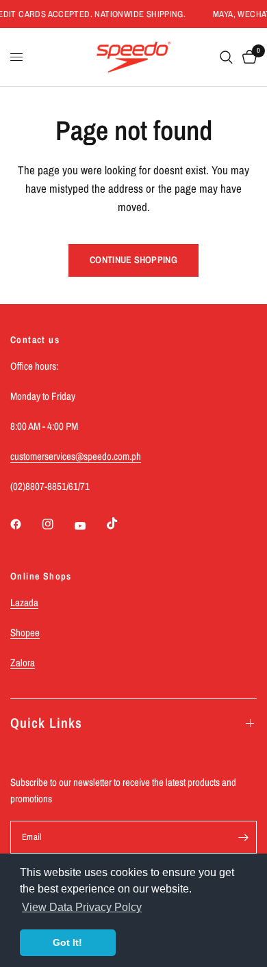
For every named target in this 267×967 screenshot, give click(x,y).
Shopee (25, 632)
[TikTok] (122, 523)
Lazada (24, 602)
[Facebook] (25, 524)
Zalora (22, 662)
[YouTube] (90, 525)
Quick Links (46, 722)
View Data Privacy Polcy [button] (82, 907)
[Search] (226, 57)
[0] (247, 57)
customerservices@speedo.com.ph (75, 456)
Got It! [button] (67, 942)
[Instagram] (57, 524)
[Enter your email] (243, 837)
